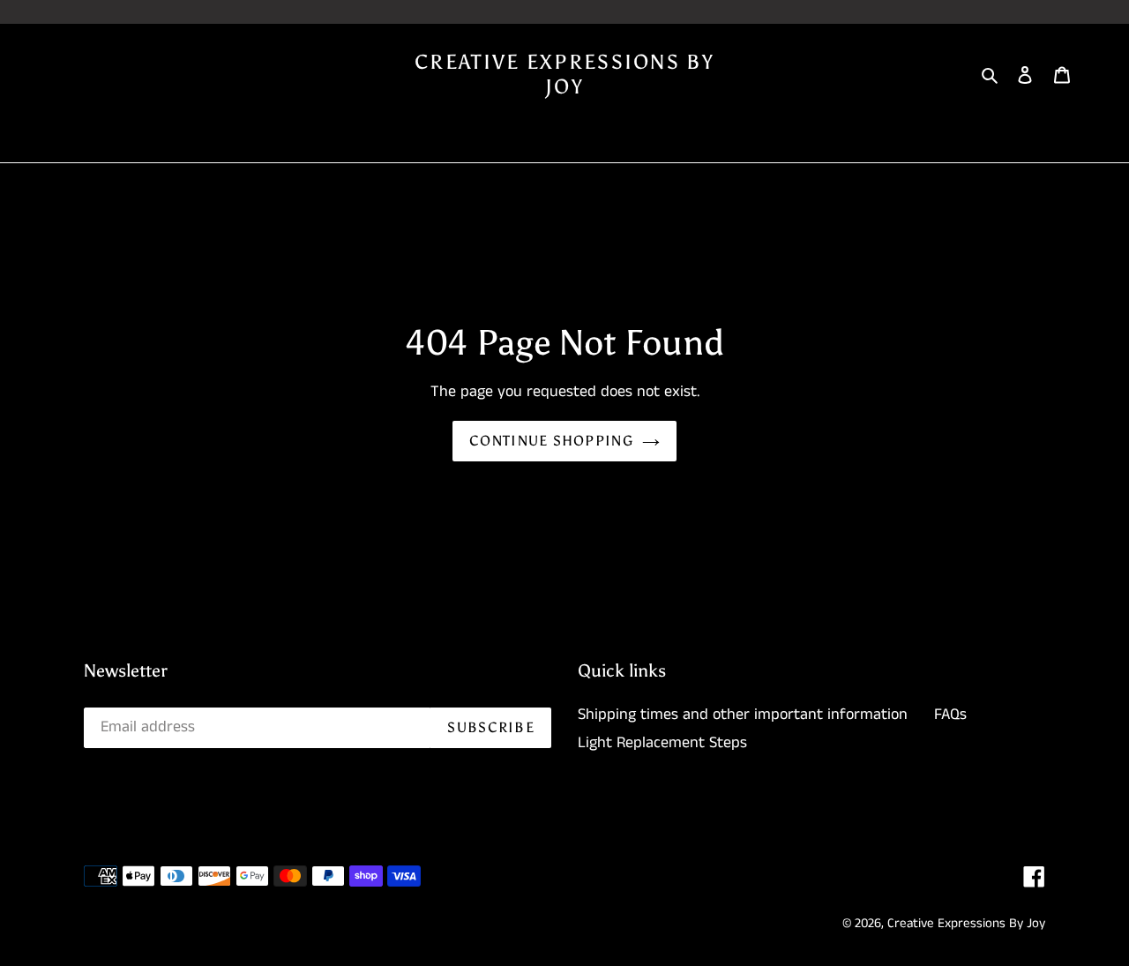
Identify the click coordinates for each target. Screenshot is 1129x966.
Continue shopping (551, 440)
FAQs (950, 714)
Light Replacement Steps (662, 742)
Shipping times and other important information (743, 714)
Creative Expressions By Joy (564, 74)
